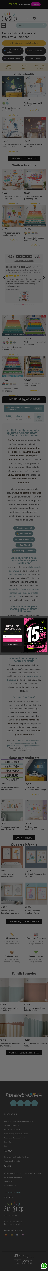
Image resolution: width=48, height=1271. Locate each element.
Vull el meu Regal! (12, 640)
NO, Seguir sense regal (12, 644)
